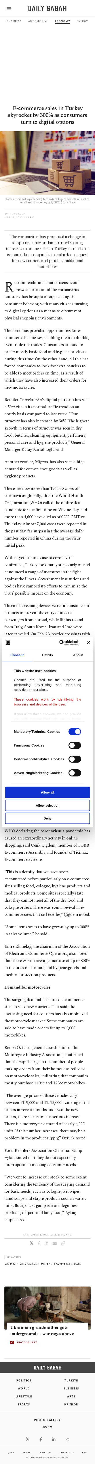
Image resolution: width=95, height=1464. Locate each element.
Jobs (11, 1452)
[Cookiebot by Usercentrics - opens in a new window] (60, 643)
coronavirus (28, 1263)
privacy (27, 1452)
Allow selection (47, 805)
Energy (82, 21)
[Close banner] (88, 642)
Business (14, 21)
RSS (84, 1452)
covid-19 (9, 1263)
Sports (23, 1404)
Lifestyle (23, 1396)
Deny (47, 818)
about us (45, 1452)
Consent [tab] (17, 655)
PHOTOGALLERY (27, 1342)
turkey (45, 1263)
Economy (62, 21)
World (24, 1388)
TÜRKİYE (71, 1380)
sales (77, 1263)
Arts (71, 1396)
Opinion (71, 1404)
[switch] (74, 745)
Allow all (47, 792)
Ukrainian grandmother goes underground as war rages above (42, 1330)
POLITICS (23, 1380)
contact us (67, 1452)
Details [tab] (47, 655)
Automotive (38, 21)
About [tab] (78, 655)
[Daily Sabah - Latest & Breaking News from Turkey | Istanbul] (47, 8)
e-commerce (62, 1263)
